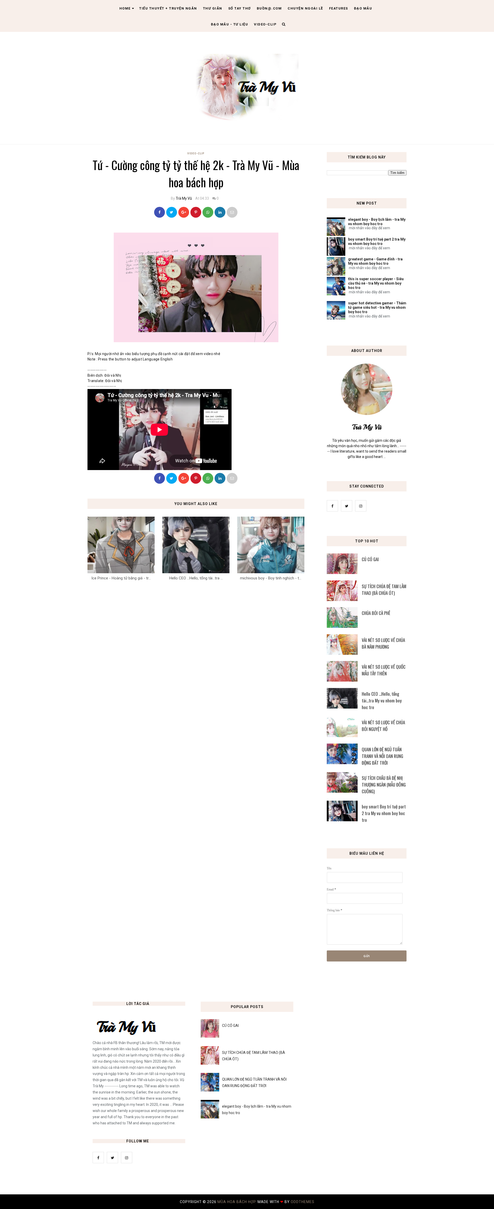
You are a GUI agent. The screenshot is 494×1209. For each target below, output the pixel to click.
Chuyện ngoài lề (305, 8)
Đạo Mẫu (363, 8)
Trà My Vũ (184, 198)
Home (125, 8)
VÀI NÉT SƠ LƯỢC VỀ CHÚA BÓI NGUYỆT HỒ (383, 725)
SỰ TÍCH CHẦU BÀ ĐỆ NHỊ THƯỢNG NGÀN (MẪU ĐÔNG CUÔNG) (384, 785)
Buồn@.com (269, 8)
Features (338, 8)
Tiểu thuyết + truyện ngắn (168, 8)
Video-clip (265, 24)
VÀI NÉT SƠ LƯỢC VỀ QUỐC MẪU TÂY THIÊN (383, 670)
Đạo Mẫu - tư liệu (229, 24)
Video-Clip (196, 153)
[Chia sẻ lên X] (171, 212)
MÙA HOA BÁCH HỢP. (237, 1202)
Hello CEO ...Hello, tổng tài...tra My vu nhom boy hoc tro (382, 700)
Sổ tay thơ (239, 8)
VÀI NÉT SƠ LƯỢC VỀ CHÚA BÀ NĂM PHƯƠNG (383, 643)
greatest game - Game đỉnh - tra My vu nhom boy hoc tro (375, 261)
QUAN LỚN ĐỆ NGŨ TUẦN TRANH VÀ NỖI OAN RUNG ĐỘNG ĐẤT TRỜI (382, 756)
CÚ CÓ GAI (370, 559)
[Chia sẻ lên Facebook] (159, 212)
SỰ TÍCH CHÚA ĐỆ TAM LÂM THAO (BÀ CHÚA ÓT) (384, 589)
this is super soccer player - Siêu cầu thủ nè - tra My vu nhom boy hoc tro (376, 283)
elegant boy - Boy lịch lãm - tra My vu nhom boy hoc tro (376, 221)
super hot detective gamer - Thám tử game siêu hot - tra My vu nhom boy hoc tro (377, 307)
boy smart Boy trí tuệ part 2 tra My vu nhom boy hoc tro (376, 241)
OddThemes (302, 1202)
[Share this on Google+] (183, 212)
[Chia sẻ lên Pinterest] (232, 212)
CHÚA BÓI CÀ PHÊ (376, 613)
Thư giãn (212, 8)
